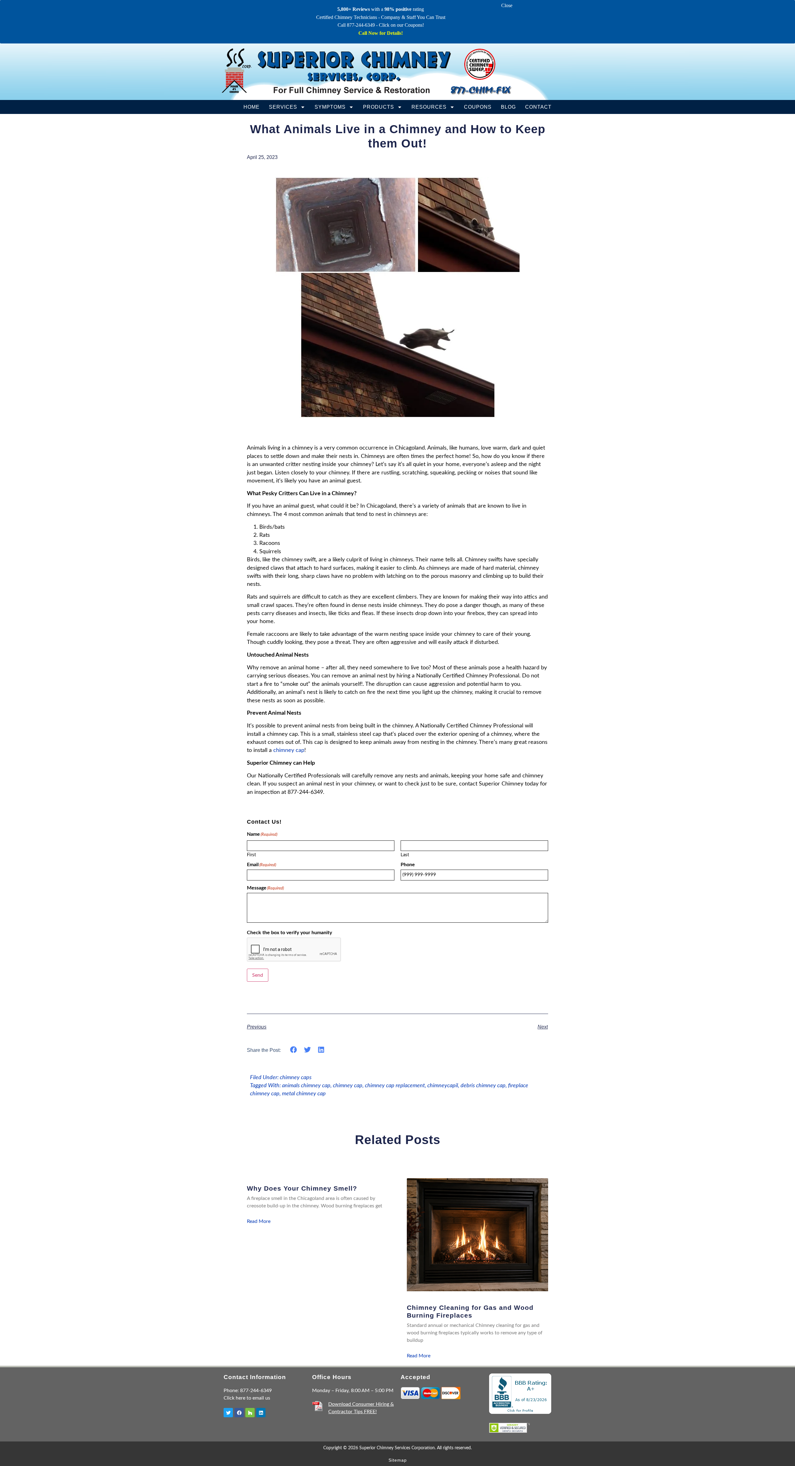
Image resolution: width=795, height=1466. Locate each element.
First (251, 855)
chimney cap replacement (395, 1085)
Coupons (478, 107)
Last (405, 855)
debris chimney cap (483, 1085)
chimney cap (288, 750)
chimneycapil (442, 1085)
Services (283, 107)
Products (378, 107)
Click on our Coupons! (401, 25)
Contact (538, 107)
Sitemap (397, 1460)
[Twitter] (228, 1412)
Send (257, 975)
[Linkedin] (261, 1412)
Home (251, 107)
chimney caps (295, 1077)
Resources (429, 107)
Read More (258, 1221)
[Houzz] (250, 1412)
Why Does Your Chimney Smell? (302, 1188)
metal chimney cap (304, 1093)
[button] (293, 1049)
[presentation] (294, 950)
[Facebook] (239, 1412)
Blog (508, 107)
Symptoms (330, 107)
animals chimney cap (306, 1085)
